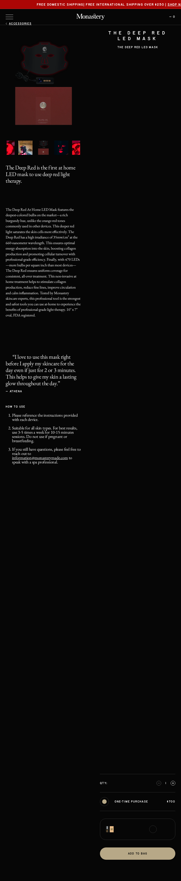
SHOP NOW (168, 4)
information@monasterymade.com (40, 457)
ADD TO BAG (138, 853)
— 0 (172, 16)
